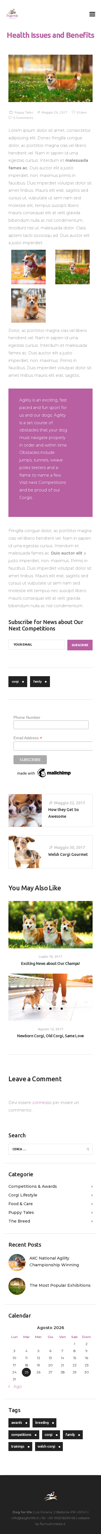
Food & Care (20, 1203)
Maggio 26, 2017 (55, 112)
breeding (42, 1422)
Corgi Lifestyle (22, 1195)
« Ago (16, 1386)
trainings (17, 1446)
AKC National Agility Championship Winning (54, 1261)
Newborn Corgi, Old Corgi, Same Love (50, 1036)
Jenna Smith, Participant (40, 505)
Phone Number (26, 717)
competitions (21, 1434)
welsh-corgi (46, 1446)
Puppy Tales (24, 112)
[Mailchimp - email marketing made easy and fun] (44, 769)
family (37, 681)
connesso (42, 1102)
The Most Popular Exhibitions (60, 1285)
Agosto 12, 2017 (50, 1029)
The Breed (19, 1221)
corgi (15, 681)
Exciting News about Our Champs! (50, 963)
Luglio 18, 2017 (50, 956)
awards (16, 1422)
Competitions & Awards (32, 1186)
